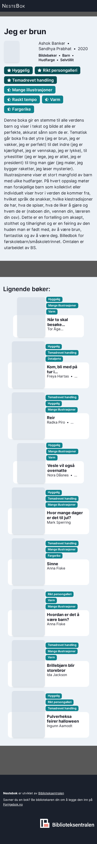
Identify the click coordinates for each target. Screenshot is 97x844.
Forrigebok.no (13, 804)
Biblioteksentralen (51, 793)
